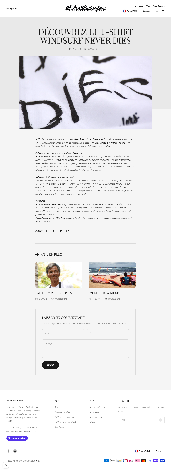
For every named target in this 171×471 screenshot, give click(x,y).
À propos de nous (97, 407)
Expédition (94, 422)
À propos (139, 6)
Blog (148, 6)
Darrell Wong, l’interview (53, 293)
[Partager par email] (67, 231)
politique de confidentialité (65, 422)
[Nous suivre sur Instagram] (15, 451)
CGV (56, 407)
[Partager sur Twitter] (53, 231)
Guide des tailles (97, 417)
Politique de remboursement (66, 417)
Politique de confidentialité (78, 324)
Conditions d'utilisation (64, 412)
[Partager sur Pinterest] (60, 231)
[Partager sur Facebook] (46, 231)
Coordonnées (60, 427)
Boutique (10, 8)
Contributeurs (159, 6)
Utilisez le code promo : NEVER (113, 143)
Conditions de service (100, 324)
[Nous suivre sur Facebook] (8, 451)
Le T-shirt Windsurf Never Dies (48, 156)
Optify (38, 461)
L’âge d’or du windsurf (104, 293)
